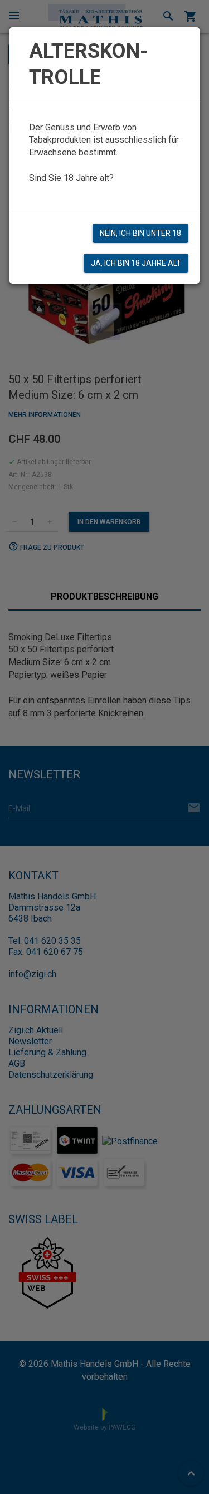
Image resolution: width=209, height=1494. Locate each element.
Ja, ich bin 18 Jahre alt (136, 263)
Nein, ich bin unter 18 (140, 233)
